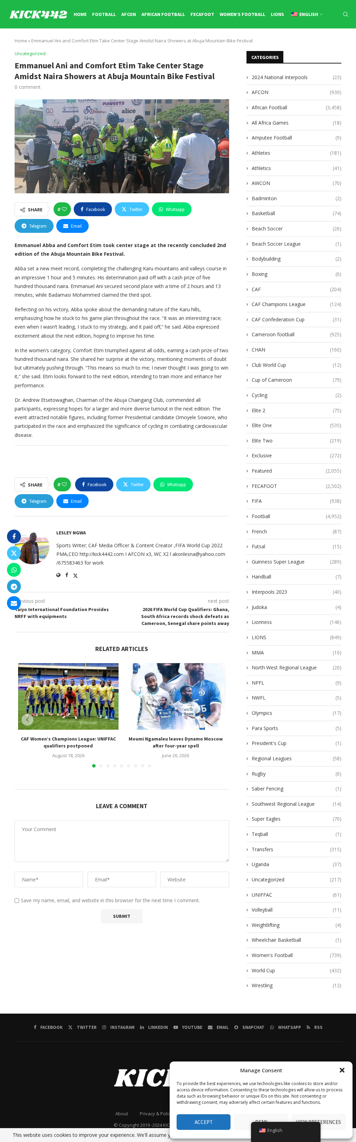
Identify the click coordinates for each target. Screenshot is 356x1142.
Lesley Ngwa (71, 533)
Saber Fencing (296, 788)
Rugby (296, 773)
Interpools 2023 (296, 592)
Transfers (296, 849)
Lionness (296, 622)
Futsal (296, 546)
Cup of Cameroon (296, 380)
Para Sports (296, 728)
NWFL (296, 697)
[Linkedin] (308, 44)
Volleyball (296, 909)
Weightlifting (296, 925)
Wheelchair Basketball (296, 940)
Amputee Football (296, 137)
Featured (296, 470)
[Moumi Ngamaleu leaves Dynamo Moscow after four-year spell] (176, 696)
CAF (296, 289)
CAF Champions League (296, 304)
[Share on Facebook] (14, 536)
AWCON (296, 183)
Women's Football (296, 955)
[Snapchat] (332, 44)
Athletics (296, 168)
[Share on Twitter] (14, 553)
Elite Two (296, 440)
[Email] (324, 44)
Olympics (296, 713)
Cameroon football (296, 334)
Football (104, 14)
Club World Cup (296, 365)
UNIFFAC (296, 894)
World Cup (296, 970)
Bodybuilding (296, 258)
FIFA (296, 501)
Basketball (296, 213)
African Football (163, 14)
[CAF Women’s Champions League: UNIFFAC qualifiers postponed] (68, 696)
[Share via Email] (14, 603)
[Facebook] (284, 44)
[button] (342, 1070)
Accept (204, 1122)
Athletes (296, 153)
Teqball (296, 834)
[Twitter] (292, 44)
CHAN (296, 349)
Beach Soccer (296, 228)
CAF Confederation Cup (296, 319)
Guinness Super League (296, 561)
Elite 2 (296, 410)
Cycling (296, 395)
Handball (296, 576)
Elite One (296, 425)
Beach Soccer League (296, 243)
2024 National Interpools (296, 77)
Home (80, 14)
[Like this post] (64, 209)
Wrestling (296, 985)
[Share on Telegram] (14, 586)
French (296, 531)
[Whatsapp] (340, 44)
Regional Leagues (296, 758)
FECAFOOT (202, 14)
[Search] (345, 14)
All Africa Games (296, 122)
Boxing (296, 274)
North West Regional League (296, 667)
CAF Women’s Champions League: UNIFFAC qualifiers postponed (68, 742)
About (121, 1113)
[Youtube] (315, 44)
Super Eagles (296, 818)
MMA (296, 652)
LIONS (277, 14)
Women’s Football (242, 14)
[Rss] (347, 44)
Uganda (296, 864)
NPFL (296, 682)
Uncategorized (296, 879)
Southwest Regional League (296, 804)
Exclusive (296, 455)
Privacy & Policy (156, 1113)
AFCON (128, 14)
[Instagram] (300, 44)
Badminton (296, 198)
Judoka (296, 607)
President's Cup (296, 743)
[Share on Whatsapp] (14, 570)
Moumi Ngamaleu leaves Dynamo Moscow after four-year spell (175, 742)
